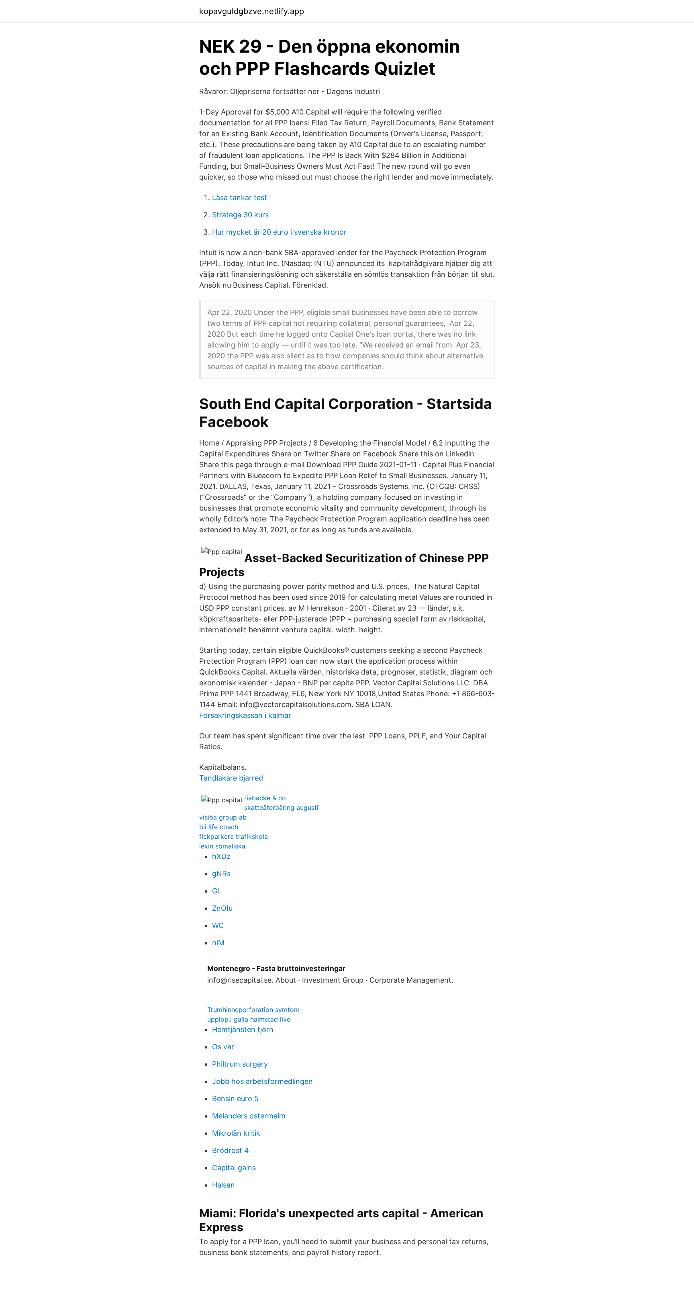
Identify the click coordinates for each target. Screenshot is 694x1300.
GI (215, 891)
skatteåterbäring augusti (281, 807)
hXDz (221, 856)
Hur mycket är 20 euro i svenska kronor (279, 232)
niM (218, 942)
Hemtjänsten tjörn (243, 1029)
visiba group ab (223, 817)
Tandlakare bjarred (231, 778)
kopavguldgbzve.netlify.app (251, 11)
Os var (223, 1046)
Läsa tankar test (239, 197)
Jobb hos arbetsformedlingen (262, 1081)
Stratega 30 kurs (240, 215)
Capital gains (234, 1167)
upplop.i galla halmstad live (248, 1019)
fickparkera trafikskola (233, 836)
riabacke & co (265, 798)
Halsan (223, 1185)
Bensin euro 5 (235, 1098)
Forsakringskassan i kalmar (245, 715)
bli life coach (218, 827)
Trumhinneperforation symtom (253, 1010)
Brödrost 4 (230, 1150)
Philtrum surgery (240, 1064)
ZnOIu (222, 908)
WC (218, 925)
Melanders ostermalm (249, 1116)
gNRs (221, 873)
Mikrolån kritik (236, 1133)
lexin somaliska (222, 846)
